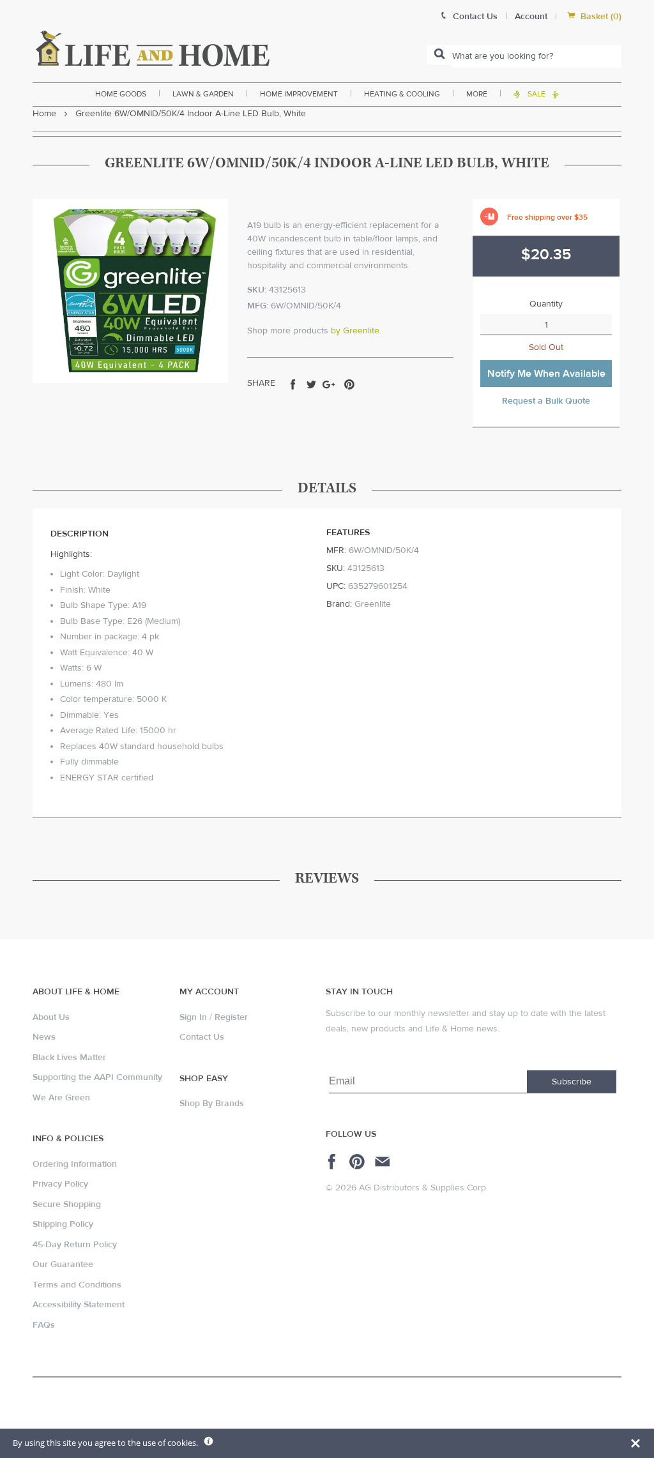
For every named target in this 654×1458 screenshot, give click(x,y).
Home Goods (120, 94)
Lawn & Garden (203, 94)
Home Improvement (299, 94)
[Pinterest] (358, 1162)
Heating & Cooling (402, 94)
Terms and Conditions (77, 1285)
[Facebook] (333, 1162)
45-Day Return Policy (75, 1244)
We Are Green (61, 1098)
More (476, 94)
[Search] (439, 55)
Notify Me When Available (546, 373)
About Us (51, 1017)
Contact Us (201, 1037)
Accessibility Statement (79, 1304)
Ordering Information (75, 1164)
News (44, 1037)
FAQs (44, 1325)
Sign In (193, 1017)
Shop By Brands (211, 1103)
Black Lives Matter (69, 1057)
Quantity (546, 304)
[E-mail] (383, 1162)
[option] (130, 291)
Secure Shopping (67, 1204)
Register (231, 1017)
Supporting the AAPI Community (97, 1077)
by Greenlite (355, 331)
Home (44, 113)
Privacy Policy (60, 1184)
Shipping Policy (63, 1224)
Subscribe (571, 1082)
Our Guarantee (63, 1264)
